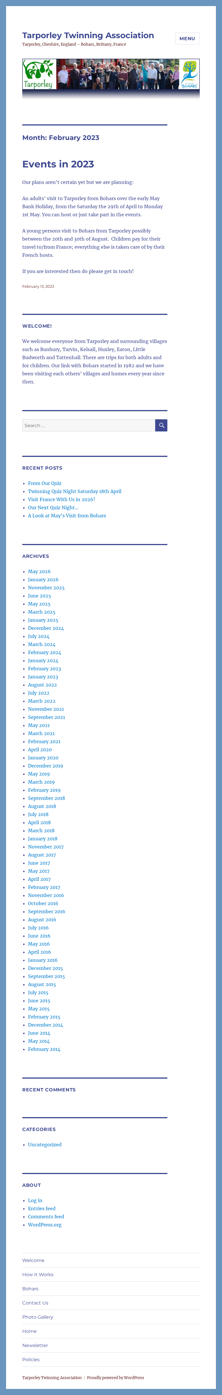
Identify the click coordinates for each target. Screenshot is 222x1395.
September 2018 (46, 798)
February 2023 (44, 668)
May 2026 (39, 571)
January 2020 (43, 758)
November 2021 (46, 709)
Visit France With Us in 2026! (61, 499)
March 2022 (42, 701)
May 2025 (39, 604)
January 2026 (43, 579)
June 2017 (39, 863)
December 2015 (45, 968)
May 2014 (39, 1041)
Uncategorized (45, 1144)
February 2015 (44, 1017)
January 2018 (43, 839)
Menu (187, 38)
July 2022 (38, 693)
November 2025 (46, 588)
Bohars (30, 1288)
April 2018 (39, 822)
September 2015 (46, 976)
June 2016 (39, 936)
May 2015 (39, 1009)
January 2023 (43, 677)
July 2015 (38, 992)
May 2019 (39, 774)
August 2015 (42, 984)
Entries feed (42, 1208)
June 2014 (39, 1033)
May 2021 (39, 725)
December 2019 (45, 766)
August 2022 (42, 685)
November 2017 (46, 847)
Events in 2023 (58, 164)
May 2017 (38, 871)
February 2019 (44, 790)
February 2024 (44, 652)
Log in (35, 1200)
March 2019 (41, 782)
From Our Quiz (45, 483)
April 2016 (39, 952)
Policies (31, 1359)
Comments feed (46, 1216)
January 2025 (43, 620)
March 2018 (41, 830)
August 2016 (42, 919)
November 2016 (46, 895)
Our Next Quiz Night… (53, 507)
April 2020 (40, 749)
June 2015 (39, 1000)
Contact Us (35, 1303)
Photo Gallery (37, 1317)
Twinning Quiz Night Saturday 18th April (74, 491)
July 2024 (38, 636)
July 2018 (38, 814)
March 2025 (42, 612)
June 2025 (39, 596)
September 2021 (46, 717)
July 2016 (38, 928)
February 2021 (44, 741)
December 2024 (46, 628)
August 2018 (42, 806)
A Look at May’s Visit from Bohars (67, 515)
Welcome (33, 1260)
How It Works (37, 1274)
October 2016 (43, 903)
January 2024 (43, 660)
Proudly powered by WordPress (115, 1377)
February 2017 (44, 887)
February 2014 (44, 1049)
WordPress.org (45, 1225)
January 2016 (43, 960)
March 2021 (41, 733)
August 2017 (42, 855)
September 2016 (46, 911)
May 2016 (39, 944)
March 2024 (42, 644)
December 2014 (45, 1025)
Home (29, 1331)
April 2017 (39, 879)
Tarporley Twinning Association (88, 35)
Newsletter (35, 1345)
